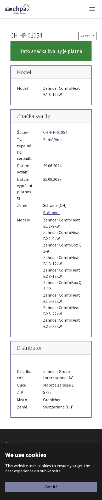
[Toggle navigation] (92, 9)
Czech (86, 35)
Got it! (51, 486)
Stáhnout (51, 212)
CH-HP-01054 (55, 132)
